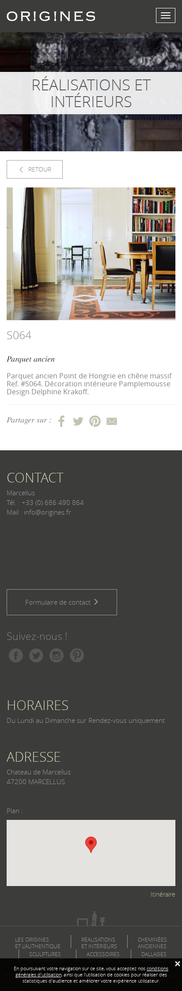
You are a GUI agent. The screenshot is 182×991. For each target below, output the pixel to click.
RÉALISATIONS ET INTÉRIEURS (99, 943)
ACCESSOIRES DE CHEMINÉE (104, 957)
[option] (91, 254)
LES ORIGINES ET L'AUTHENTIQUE (38, 943)
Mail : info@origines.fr (39, 512)
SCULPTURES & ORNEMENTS (47, 957)
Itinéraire (163, 894)
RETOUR (39, 169)
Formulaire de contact (58, 602)
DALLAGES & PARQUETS (156, 957)
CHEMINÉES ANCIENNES (152, 943)
